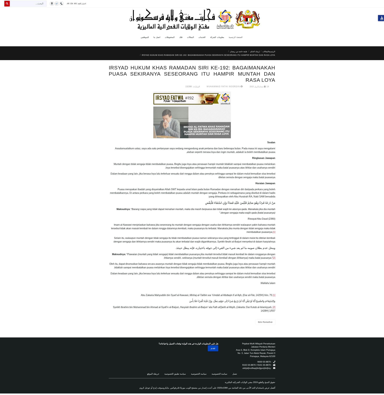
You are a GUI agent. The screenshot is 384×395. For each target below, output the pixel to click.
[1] (274, 232)
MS (75, 4)
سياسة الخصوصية (219, 374)
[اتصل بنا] (61, 3)
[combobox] (28, 3)
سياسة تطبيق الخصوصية (175, 374)
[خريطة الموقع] (52, 3)
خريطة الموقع (153, 374)
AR (68, 4)
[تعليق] (56, 3)
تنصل (234, 374)
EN (71, 4)
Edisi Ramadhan (265, 322)
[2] (274, 258)
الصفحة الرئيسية (236, 37)
